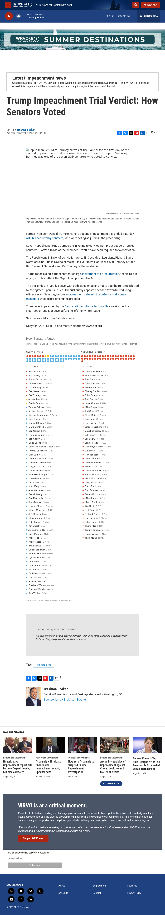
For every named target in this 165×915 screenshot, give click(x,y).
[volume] (18, 16)
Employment (99, 886)
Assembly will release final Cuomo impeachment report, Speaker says (48, 767)
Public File (132, 886)
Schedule (63, 893)
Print (154, 132)
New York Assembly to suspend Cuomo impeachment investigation (81, 767)
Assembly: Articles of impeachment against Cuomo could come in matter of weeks (113, 767)
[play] (8, 16)
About (61, 886)
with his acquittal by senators (44, 238)
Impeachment (44, 665)
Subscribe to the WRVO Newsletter (29, 852)
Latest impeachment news (39, 78)
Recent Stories (13, 732)
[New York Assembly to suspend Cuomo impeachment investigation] (82, 745)
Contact (97, 893)
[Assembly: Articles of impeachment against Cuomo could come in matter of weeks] (114, 745)
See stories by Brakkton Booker (65, 699)
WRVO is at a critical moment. (52, 805)
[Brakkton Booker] (33, 696)
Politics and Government (14, 757)
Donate (152, 5)
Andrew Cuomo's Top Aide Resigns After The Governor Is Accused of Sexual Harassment (146, 764)
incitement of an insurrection (100, 273)
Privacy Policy (134, 893)
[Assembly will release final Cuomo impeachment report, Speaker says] (50, 745)
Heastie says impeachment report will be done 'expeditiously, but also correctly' (17, 767)
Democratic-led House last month (86, 306)
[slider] (23, 16)
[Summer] (82, 39)
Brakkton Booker (26, 129)
